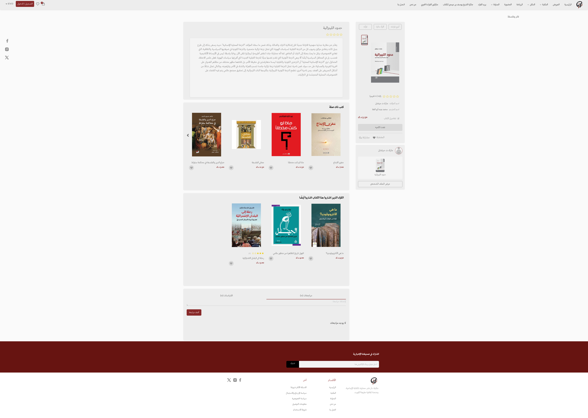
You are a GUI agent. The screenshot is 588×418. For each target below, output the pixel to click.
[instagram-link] (7, 49)
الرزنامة (519, 4)
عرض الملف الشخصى (380, 184)
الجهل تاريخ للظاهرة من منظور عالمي (288, 253)
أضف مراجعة (194, 312)
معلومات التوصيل (299, 404)
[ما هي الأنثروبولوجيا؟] (326, 225)
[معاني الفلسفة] (246, 134)
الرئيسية (567, 4)
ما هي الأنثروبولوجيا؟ (335, 253)
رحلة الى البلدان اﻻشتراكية (253, 258)
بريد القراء (482, 4)
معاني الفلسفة (258, 162)
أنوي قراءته (395, 26)
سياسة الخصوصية (299, 398)
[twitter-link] (229, 380)
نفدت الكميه (380, 127)
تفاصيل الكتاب (390, 118)
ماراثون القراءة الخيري (429, 4)
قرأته (365, 26)
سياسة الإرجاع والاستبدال (296, 393)
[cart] (43, 4)
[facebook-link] (7, 41)
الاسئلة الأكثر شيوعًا (299, 387)
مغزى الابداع (338, 162)
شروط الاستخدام (300, 409)
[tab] (306, 295)
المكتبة (545, 4)
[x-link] (7, 57)
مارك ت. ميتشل (381, 103)
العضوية (508, 4)
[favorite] (37, 4)
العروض (556, 4)
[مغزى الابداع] (326, 134)
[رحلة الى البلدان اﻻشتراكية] (246, 225)
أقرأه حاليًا (380, 26)
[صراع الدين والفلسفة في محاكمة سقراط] (206, 134)
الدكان (532, 4)
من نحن (413, 4)
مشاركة (365, 137)
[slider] (334, 35)
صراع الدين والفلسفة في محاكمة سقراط (208, 162)
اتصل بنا (401, 4)
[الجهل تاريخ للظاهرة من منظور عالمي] (286, 225)
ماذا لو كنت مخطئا (296, 162)
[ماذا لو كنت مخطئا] (286, 134)
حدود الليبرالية (380, 174)
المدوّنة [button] (496, 4)
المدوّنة (333, 398)
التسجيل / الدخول (25, 4)
